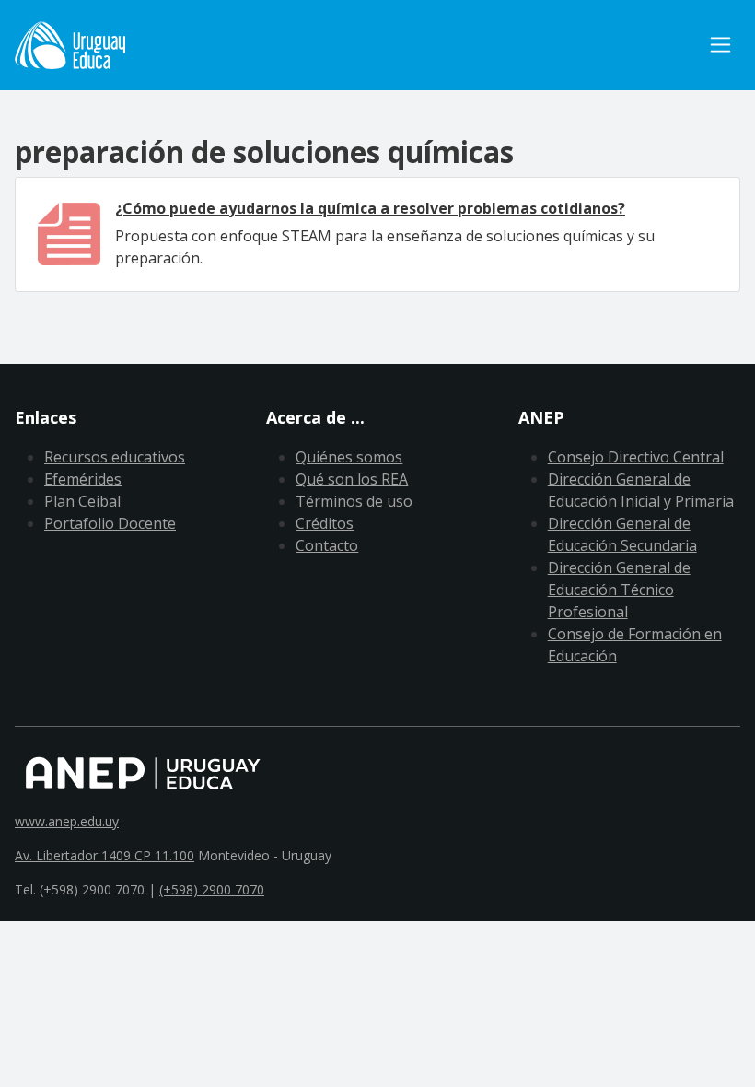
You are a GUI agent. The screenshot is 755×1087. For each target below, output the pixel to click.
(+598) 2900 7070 (211, 889)
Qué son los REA (352, 479)
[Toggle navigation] (720, 45)
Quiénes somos (349, 457)
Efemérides (83, 479)
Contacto (327, 545)
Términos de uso (354, 501)
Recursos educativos (114, 457)
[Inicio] (70, 45)
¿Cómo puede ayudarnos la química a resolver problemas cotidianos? (370, 208)
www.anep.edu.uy (67, 821)
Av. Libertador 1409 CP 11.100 (104, 855)
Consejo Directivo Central (636, 457)
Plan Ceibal (82, 501)
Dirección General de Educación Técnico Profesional (619, 589)
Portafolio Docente (110, 523)
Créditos (325, 523)
